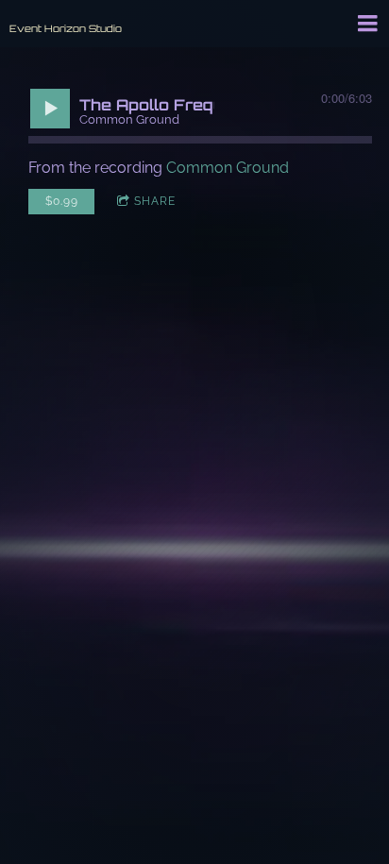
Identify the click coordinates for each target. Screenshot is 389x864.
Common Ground (227, 168)
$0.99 (61, 201)
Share (155, 201)
